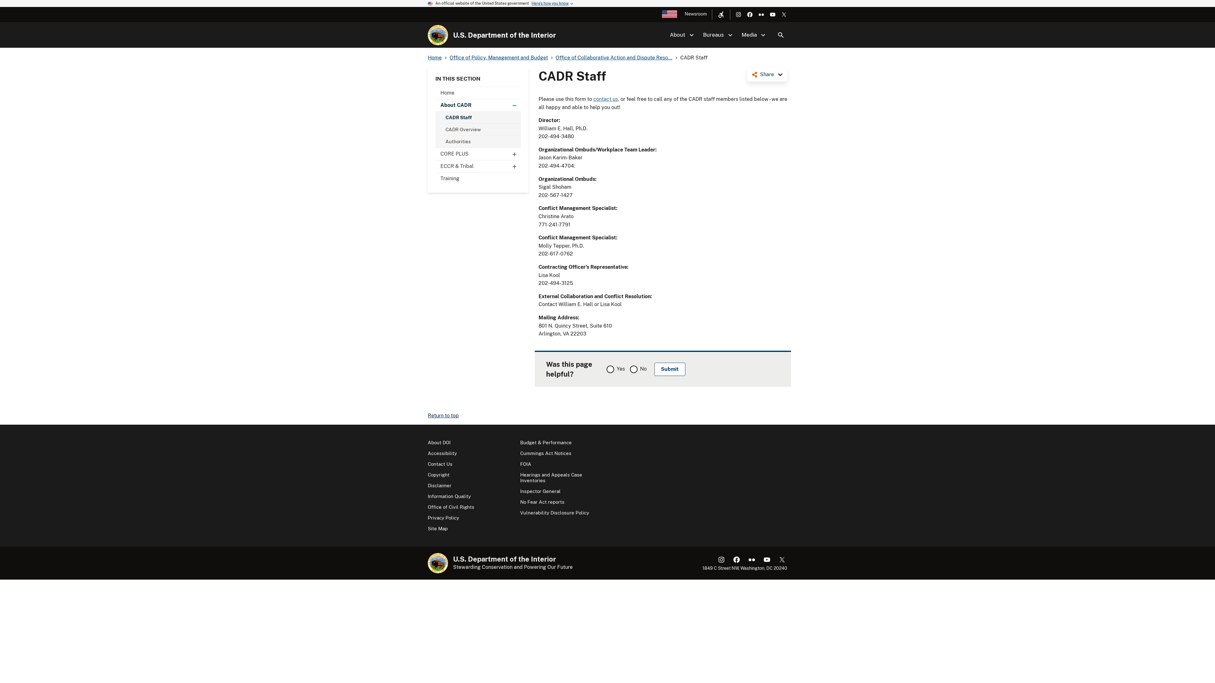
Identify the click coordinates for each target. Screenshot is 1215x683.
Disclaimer (440, 485)
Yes (621, 369)
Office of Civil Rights (451, 507)
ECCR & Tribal (457, 166)
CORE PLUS (454, 154)
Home (447, 93)
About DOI (439, 442)
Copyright (439, 474)
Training (449, 178)
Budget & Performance (546, 442)
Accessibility (442, 453)
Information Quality (449, 496)
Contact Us (440, 464)
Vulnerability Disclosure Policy (554, 512)
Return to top (443, 416)
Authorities (458, 141)
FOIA (525, 464)
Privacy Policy (443, 517)
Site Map (438, 528)
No (643, 369)
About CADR (455, 105)
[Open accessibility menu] (721, 14)
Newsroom (696, 14)
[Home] (438, 35)
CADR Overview (463, 129)
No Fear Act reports (542, 502)
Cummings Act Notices (545, 453)
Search (781, 35)
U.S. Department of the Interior (504, 35)
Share (767, 74)
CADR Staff (459, 117)
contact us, (606, 99)
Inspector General (540, 491)
